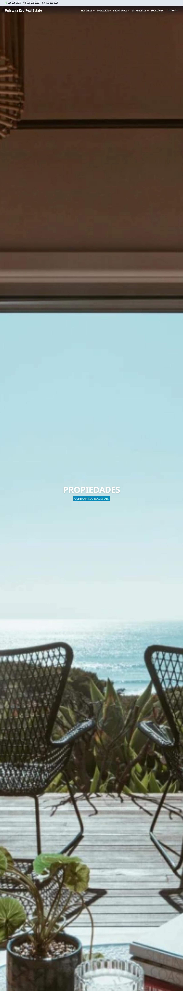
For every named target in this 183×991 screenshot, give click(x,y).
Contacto (173, 10)
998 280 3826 (52, 2)
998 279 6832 (14, 2)
